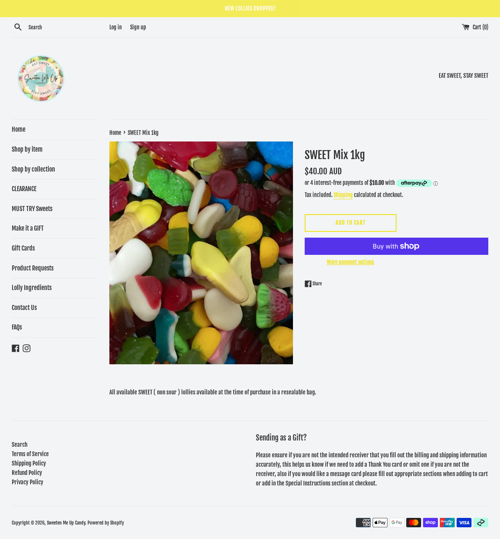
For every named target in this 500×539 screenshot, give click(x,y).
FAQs (17, 327)
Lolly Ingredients (32, 288)
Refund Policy (27, 472)
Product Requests (33, 268)
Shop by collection (33, 169)
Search (19, 444)
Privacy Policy (27, 482)
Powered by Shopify (106, 523)
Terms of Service (30, 454)
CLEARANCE (24, 189)
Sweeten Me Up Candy (66, 523)
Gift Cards (23, 248)
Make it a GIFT (28, 228)
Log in (115, 27)
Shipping (343, 195)
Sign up (138, 27)
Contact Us (24, 308)
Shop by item (27, 149)
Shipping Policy (29, 463)
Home (18, 129)
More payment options (350, 262)
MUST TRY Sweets (32, 209)
